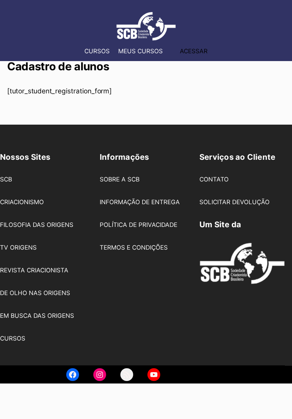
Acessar (194, 51)
